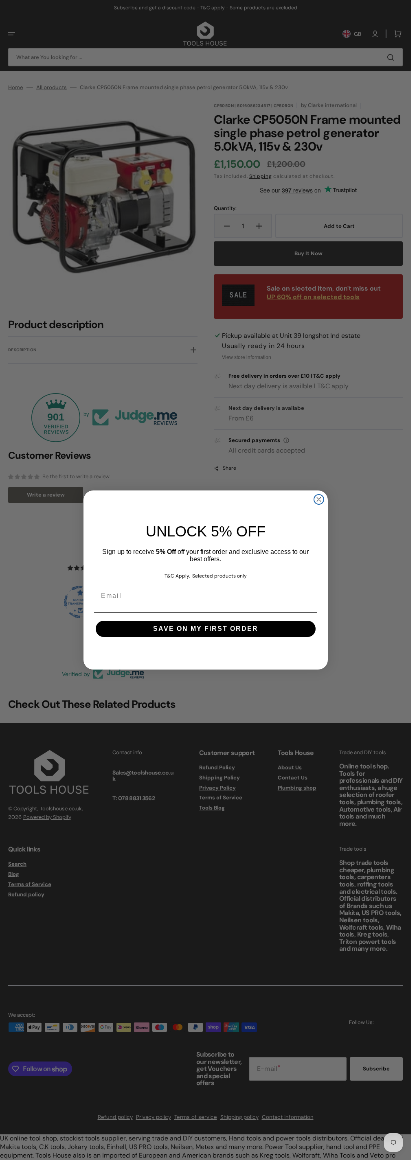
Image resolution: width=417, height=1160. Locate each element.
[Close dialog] (319, 499)
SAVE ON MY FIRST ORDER (205, 628)
